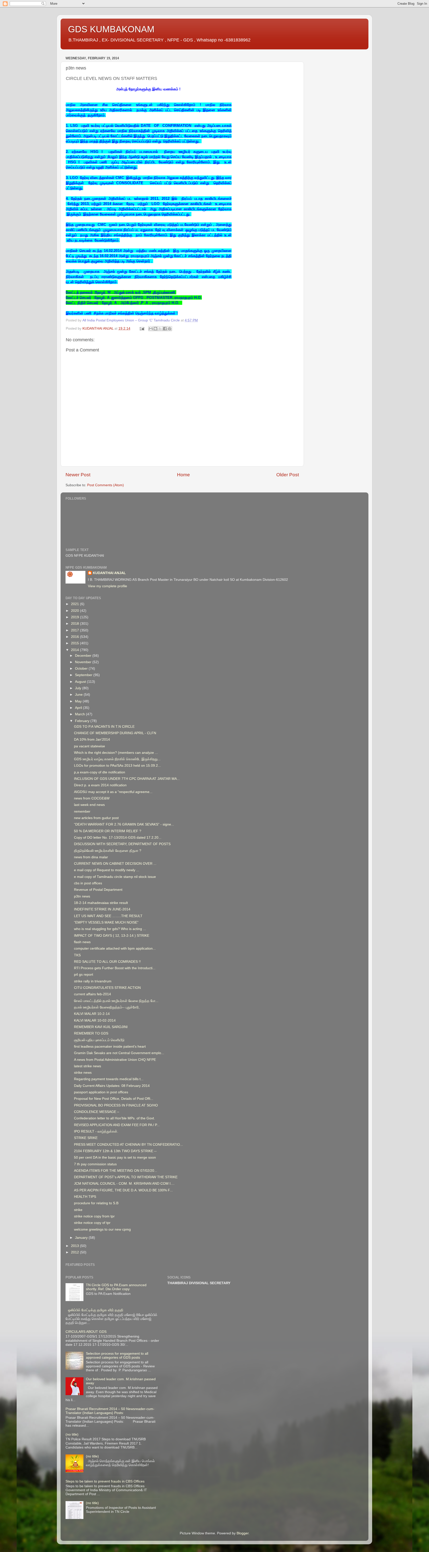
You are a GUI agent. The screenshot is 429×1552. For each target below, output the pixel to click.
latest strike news (87, 1066)
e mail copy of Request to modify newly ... (106, 870)
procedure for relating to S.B (96, 1203)
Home (183, 474)
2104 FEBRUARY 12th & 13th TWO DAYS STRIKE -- (115, 1151)
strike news (83, 1072)
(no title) (72, 1434)
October (82, 668)
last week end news (89, 805)
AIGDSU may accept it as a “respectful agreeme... (113, 792)
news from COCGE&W (91, 798)
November (83, 662)
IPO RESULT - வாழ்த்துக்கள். (96, 1131)
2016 (75, 637)
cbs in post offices (88, 883)
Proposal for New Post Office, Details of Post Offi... (113, 1099)
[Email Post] (141, 328)
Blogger (243, 1533)
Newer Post (78, 474)
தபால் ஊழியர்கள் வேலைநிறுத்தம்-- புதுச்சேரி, (107, 1007)
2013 (75, 1246)
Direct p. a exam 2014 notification (100, 785)
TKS (77, 955)
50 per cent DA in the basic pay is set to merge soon (115, 1157)
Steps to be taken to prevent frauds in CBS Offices (105, 1481)
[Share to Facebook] (164, 328)
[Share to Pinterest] (169, 328)
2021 (75, 604)
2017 (75, 630)
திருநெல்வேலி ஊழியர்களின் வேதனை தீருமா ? (107, 851)
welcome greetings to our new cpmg (102, 1229)
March (80, 714)
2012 (75, 1252)
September (84, 675)
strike (78, 1210)
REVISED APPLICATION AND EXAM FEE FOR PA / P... (117, 1125)
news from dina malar (91, 857)
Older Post (287, 474)
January (82, 1238)
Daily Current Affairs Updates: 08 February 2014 (112, 1086)
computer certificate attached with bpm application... (115, 948)
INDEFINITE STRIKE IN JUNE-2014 (102, 909)
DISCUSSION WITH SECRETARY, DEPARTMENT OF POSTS (122, 844)
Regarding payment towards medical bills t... (108, 1079)
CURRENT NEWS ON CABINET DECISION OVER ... (115, 863)
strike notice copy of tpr (92, 1223)
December (83, 655)
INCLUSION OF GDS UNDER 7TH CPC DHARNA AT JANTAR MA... (127, 779)
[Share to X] (160, 328)
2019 (75, 617)
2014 (75, 650)
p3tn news (82, 896)
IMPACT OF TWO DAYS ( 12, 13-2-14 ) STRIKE (111, 935)
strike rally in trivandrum (92, 981)
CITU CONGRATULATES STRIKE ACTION (107, 988)
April (79, 708)
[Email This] (150, 328)
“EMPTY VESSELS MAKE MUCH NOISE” (106, 922)
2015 (75, 643)
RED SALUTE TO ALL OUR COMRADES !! (107, 962)
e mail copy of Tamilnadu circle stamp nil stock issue (115, 877)
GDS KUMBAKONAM (111, 29)
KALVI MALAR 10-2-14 (92, 1014)
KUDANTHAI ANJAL (109, 573)
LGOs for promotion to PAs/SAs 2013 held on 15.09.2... (117, 765)
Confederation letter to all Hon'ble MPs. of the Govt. (114, 1118)
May (79, 701)
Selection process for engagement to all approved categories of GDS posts (117, 1355)
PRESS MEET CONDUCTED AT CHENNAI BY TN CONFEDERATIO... (128, 1144)
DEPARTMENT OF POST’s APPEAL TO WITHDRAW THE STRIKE (126, 1177)
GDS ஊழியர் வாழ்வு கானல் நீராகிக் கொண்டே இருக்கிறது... (117, 759)
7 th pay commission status (95, 1164)
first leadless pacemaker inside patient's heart (110, 1046)
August (81, 682)
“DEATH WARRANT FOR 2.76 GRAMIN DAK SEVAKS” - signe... (124, 824)
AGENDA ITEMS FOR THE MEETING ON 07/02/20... (115, 1171)
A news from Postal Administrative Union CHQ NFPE (115, 1060)
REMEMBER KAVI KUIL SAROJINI (101, 1027)
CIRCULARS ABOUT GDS (86, 1332)
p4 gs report (83, 974)
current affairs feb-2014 (92, 994)
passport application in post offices (101, 1092)
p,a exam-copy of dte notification (99, 772)
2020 (75, 611)
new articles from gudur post (96, 818)
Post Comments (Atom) (105, 485)
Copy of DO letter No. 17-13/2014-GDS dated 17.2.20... (117, 837)
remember (82, 811)
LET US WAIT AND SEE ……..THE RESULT (108, 916)
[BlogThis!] (155, 328)
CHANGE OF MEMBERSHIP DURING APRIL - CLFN (115, 733)
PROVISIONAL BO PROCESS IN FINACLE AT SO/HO (116, 1105)
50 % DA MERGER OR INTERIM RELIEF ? (107, 831)
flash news (82, 942)
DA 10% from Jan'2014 (92, 739)
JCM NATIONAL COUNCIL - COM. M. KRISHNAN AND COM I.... (124, 1183)
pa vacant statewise (89, 746)
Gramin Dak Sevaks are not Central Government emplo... (119, 1053)
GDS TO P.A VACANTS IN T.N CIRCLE (104, 726)
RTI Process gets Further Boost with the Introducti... (114, 968)
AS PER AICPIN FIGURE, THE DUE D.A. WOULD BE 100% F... (123, 1190)
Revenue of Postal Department (98, 890)
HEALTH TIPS (85, 1197)
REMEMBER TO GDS (91, 1033)
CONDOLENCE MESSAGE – (96, 1112)
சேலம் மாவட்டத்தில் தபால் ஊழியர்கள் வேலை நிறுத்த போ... (116, 1001)
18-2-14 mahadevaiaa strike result (101, 903)
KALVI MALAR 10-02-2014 (95, 1020)
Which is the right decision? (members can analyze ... (116, 753)
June (79, 694)
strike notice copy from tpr (94, 1216)
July (78, 688)
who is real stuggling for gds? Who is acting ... (110, 929)
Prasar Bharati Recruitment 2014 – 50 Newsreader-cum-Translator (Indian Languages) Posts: (110, 1411)
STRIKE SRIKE (86, 1138)
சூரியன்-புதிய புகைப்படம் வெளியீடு (99, 1040)
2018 (75, 623)
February (82, 721)
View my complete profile (107, 586)
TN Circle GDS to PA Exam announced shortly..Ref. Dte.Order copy (116, 1287)
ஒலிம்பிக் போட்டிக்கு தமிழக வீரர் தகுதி (95, 1310)
